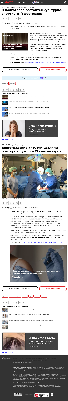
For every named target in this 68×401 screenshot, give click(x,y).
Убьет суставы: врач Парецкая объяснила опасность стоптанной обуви (29, 314)
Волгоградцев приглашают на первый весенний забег (44, 63)
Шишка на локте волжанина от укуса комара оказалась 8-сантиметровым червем (31, 326)
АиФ (23, 198)
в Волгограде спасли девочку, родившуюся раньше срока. (41, 242)
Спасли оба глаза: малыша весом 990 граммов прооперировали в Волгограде (31, 320)
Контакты (15, 358)
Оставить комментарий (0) (53, 69)
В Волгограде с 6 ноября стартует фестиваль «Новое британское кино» (29, 101)
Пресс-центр (54, 358)
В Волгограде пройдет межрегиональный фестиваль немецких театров (29, 107)
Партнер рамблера (28, 394)
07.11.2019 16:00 (5, 7)
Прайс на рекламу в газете (27, 358)
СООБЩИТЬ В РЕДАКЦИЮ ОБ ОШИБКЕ (22, 362)
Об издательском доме (42, 358)
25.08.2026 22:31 (6, 145)
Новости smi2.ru (7, 139)
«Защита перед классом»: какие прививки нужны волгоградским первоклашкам (36, 272)
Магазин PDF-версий (18, 360)
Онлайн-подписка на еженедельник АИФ (37, 360)
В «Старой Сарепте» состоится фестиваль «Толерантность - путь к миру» (29, 113)
